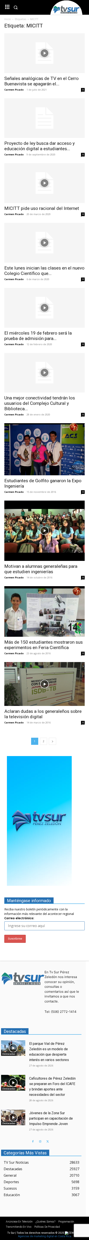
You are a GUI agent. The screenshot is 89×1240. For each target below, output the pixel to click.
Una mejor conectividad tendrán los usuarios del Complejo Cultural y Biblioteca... (39, 403)
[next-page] (52, 741)
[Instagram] (40, 1141)
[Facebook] (32, 1141)
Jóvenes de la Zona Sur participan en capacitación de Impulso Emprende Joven (51, 1118)
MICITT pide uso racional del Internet (41, 208)
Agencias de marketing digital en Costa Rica (44, 1236)
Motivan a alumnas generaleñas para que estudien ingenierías (40, 569)
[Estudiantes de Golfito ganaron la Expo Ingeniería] (44, 449)
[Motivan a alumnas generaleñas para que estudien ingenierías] (44, 531)
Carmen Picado (14, 89)
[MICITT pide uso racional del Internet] (44, 183)
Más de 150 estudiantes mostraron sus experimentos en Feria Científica (43, 645)
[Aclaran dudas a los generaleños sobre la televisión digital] (44, 684)
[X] (47, 1141)
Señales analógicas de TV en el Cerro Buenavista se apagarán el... (41, 81)
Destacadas (8, 1053)
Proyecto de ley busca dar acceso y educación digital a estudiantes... (39, 146)
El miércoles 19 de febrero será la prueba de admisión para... (38, 335)
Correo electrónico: (19, 918)
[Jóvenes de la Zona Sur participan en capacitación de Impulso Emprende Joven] (13, 1117)
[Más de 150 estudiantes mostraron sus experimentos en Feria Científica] (44, 611)
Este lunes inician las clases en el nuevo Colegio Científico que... (44, 270)
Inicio (7, 19)
